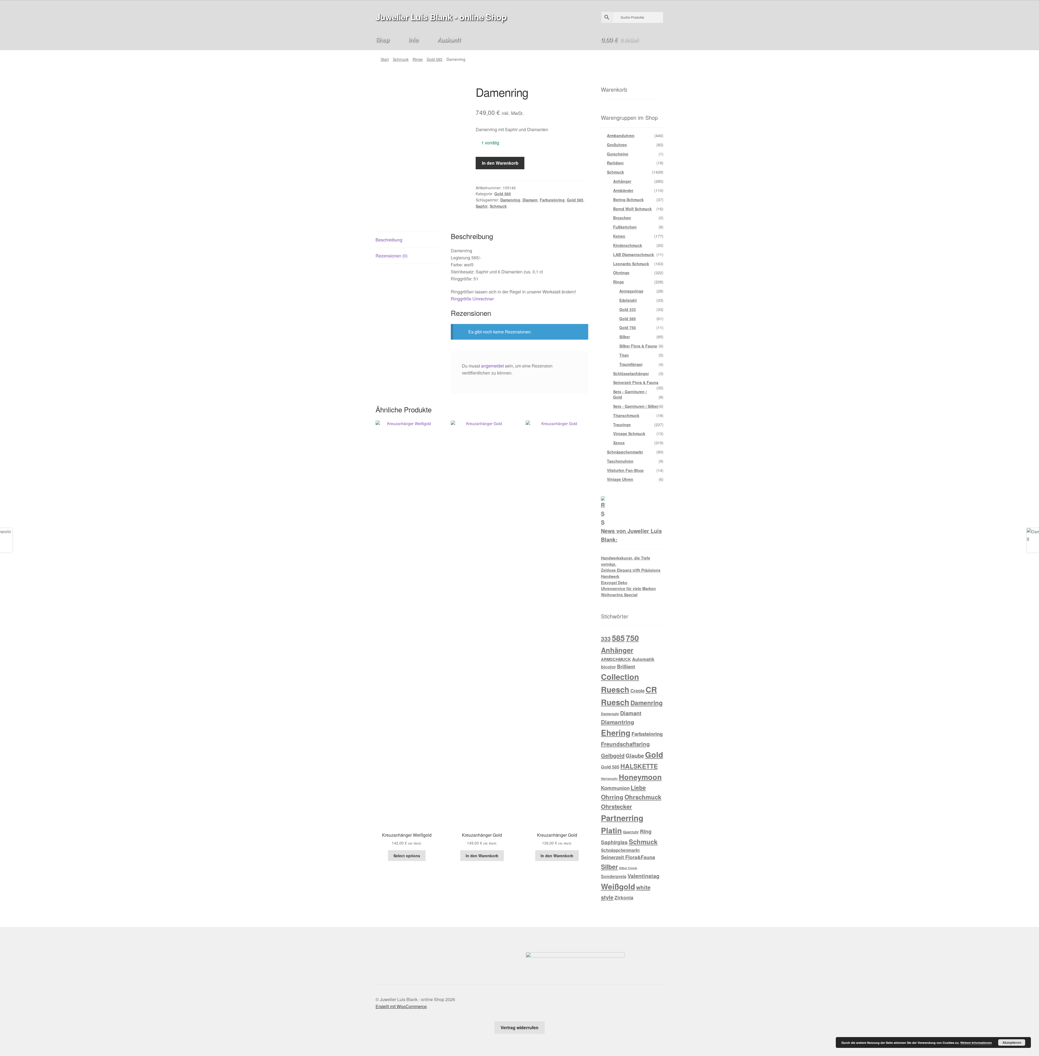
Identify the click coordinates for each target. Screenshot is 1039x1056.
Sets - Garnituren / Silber (635, 406)
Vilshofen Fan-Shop (625, 470)
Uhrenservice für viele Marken (628, 588)
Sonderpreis (613, 876)
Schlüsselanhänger (631, 373)
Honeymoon (640, 777)
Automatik (643, 659)
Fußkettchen (625, 227)
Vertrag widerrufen (519, 1027)
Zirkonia (623, 897)
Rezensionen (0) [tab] (391, 256)
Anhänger (622, 181)
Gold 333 (627, 309)
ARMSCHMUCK (616, 659)
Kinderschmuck (627, 245)
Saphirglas (614, 842)
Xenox (619, 442)
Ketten (619, 236)
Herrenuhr (609, 778)
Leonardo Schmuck (631, 263)
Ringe (418, 59)
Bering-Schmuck (628, 199)
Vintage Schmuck (629, 433)
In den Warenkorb (500, 163)
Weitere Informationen (976, 1043)
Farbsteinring (552, 200)
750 (632, 637)
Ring (646, 831)
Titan (624, 355)
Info (413, 39)
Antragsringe (631, 291)
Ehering (615, 732)
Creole (637, 690)
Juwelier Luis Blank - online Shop (441, 17)
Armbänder (623, 190)
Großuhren (617, 144)
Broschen (622, 217)
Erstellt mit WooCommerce (401, 1006)
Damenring (510, 200)
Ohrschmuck (642, 797)
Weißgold (618, 886)
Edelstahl (628, 300)
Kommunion (615, 788)
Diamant (530, 200)
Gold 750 (627, 327)
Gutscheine (617, 154)
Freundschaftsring (625, 744)
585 (618, 637)
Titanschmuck (626, 415)
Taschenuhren (620, 461)
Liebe (638, 787)
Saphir (482, 206)
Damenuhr (610, 713)
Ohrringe (621, 272)
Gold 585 (434, 59)
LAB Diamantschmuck (633, 254)
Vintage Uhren (620, 479)
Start (385, 59)
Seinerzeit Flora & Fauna (635, 382)
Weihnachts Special (619, 594)
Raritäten (615, 162)
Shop (382, 39)
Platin (611, 830)
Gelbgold (612, 755)
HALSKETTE (639, 766)
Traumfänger (631, 364)
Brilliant (626, 666)
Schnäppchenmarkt (625, 452)
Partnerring (622, 817)
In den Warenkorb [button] (482, 855)
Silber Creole (628, 868)
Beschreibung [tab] (389, 240)
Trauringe (622, 424)
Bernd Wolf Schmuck (632, 208)
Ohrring (612, 797)
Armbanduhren (620, 135)
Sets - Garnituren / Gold (630, 394)
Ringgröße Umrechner (472, 299)
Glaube (635, 755)
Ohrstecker (616, 806)
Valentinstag (643, 876)
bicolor (608, 667)
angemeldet (492, 366)
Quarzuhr (631, 832)
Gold (654, 754)
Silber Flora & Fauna (638, 346)
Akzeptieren (1011, 1042)
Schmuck (401, 59)
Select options (406, 855)
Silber (624, 336)
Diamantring (617, 722)
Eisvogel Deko (614, 582)
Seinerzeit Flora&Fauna (628, 857)
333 (606, 638)
